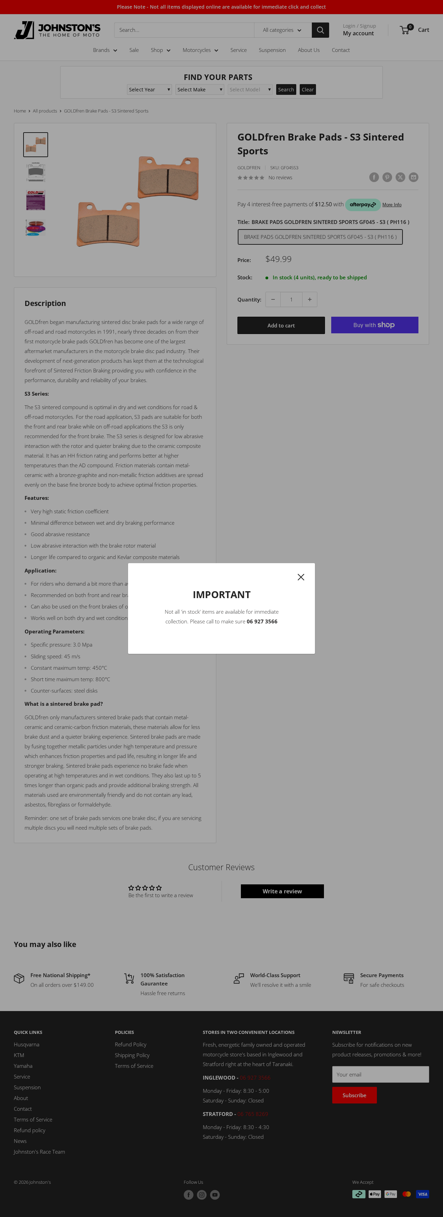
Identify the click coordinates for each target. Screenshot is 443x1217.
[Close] (301, 576)
